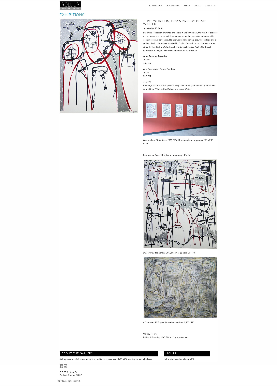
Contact (210, 5)
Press (187, 5)
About (198, 5)
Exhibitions (155, 5)
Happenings (172, 5)
